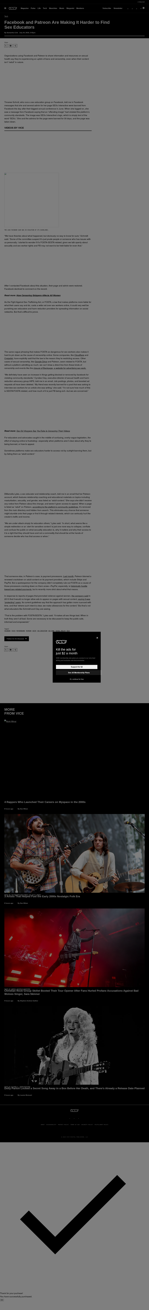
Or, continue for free (77, 679)
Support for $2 (77, 667)
